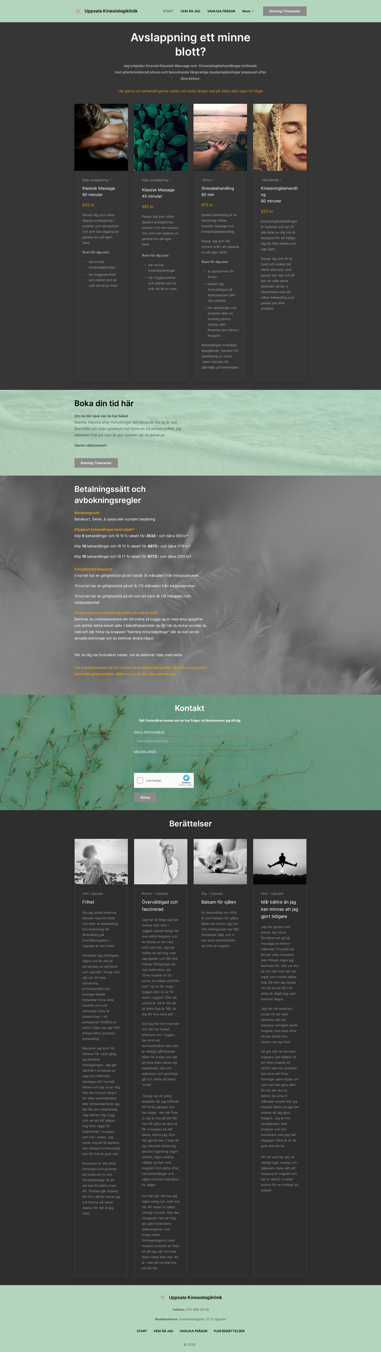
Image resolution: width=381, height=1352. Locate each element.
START (142, 1331)
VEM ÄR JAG (163, 1331)
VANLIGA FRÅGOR (193, 1331)
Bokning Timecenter (284, 11)
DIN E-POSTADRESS (149, 732)
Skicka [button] (145, 797)
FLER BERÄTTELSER (229, 1331)
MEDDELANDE (145, 752)
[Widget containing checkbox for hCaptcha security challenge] (164, 780)
